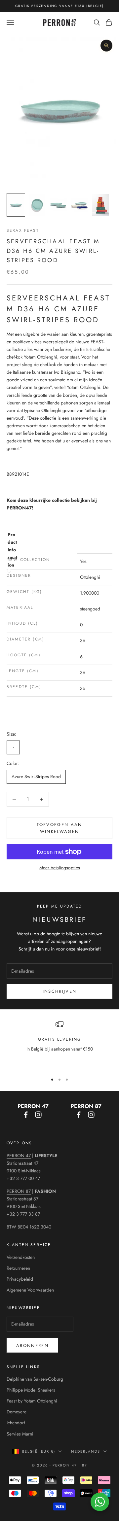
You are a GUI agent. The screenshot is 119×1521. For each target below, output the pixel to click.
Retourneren (18, 1268)
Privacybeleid (20, 1279)
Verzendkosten (21, 1257)
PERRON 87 (19, 1191)
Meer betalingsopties (59, 867)
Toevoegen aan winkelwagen (59, 828)
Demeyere (16, 1411)
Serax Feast (23, 230)
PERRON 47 (19, 1155)
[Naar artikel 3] (58, 205)
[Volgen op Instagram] (38, 1115)
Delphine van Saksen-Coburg (35, 1379)
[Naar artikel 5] (100, 205)
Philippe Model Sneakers (31, 1390)
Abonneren (32, 1345)
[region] (59, 1044)
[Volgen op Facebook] (26, 1115)
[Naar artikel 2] (37, 205)
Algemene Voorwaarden (30, 1290)
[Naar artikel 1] (16, 205)
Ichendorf (16, 1422)
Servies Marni (20, 1434)
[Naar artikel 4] (79, 205)
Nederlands (85, 1451)
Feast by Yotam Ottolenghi (32, 1401)
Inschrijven (60, 991)
